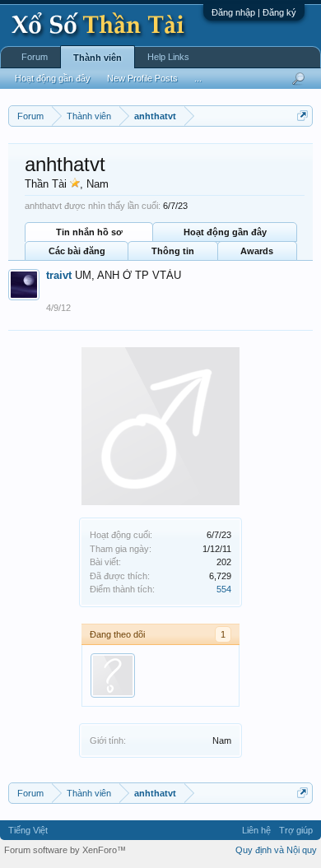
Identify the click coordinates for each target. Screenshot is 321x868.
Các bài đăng (77, 251)
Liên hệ (256, 830)
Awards (256, 251)
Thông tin (172, 251)
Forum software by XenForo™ (65, 850)
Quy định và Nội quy (276, 850)
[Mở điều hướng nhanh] (302, 115)
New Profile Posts (142, 78)
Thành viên (97, 58)
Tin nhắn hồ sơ (89, 232)
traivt (59, 275)
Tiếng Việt (28, 830)
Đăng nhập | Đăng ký (254, 12)
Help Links (168, 57)
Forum (34, 57)
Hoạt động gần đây (225, 232)
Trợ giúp (296, 830)
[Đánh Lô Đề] (113, 675)
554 (223, 589)
